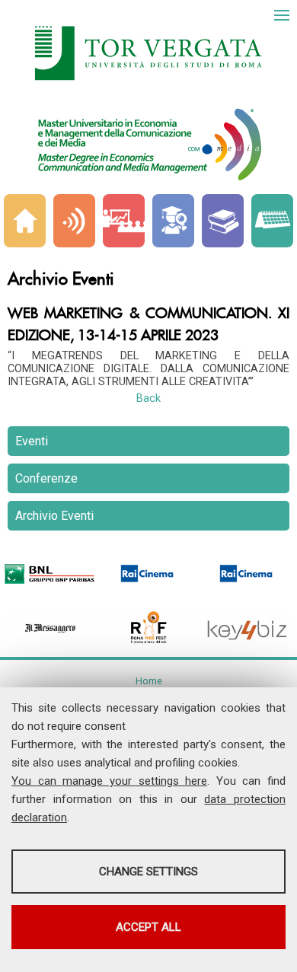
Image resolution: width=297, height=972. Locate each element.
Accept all (148, 927)
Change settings (148, 871)
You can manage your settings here (109, 781)
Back (148, 398)
